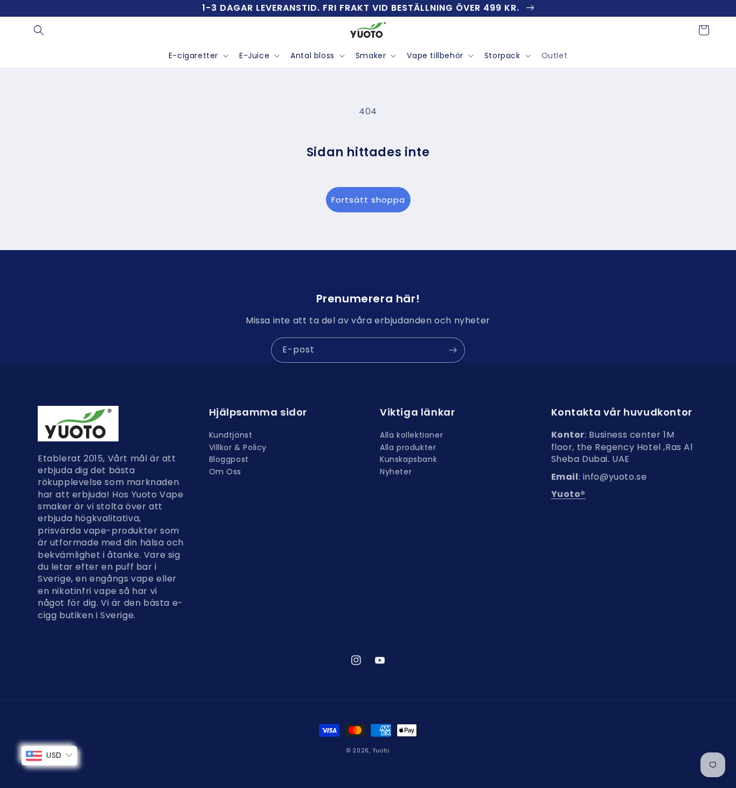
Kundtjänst (231, 436)
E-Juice (254, 55)
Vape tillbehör (435, 55)
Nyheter (396, 471)
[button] (39, 30)
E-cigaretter (193, 55)
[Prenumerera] (452, 350)
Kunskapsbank (408, 459)
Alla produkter (408, 447)
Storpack (502, 55)
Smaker (371, 55)
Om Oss (225, 471)
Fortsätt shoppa (368, 199)
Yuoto (381, 750)
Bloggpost (229, 459)
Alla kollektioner (411, 436)
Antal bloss (312, 55)
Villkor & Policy (238, 447)
